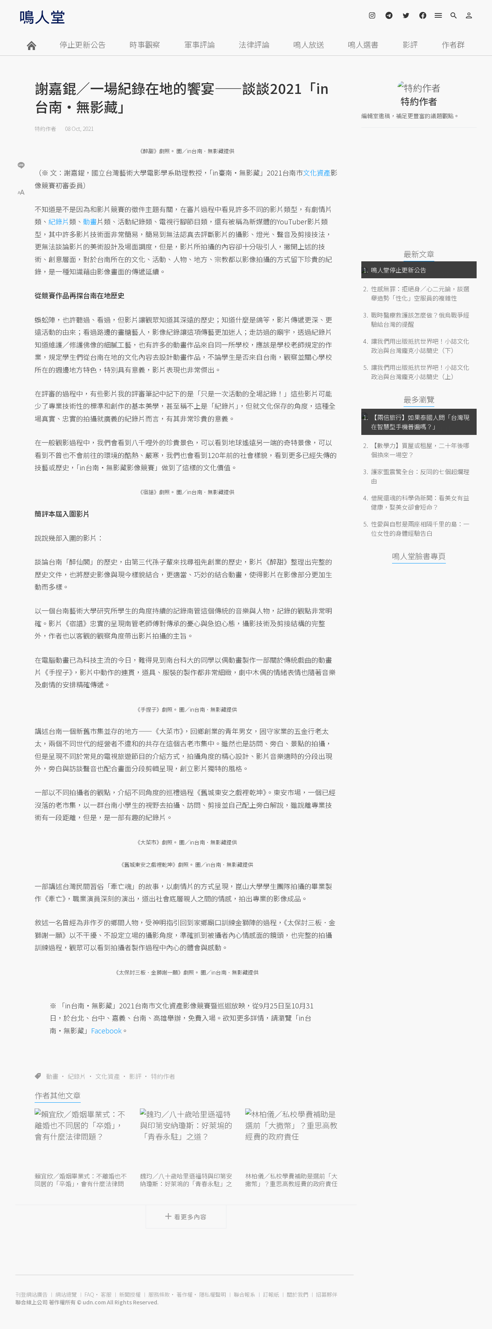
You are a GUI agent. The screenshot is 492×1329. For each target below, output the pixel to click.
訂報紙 (271, 1294)
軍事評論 (199, 44)
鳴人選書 (363, 44)
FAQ (89, 1294)
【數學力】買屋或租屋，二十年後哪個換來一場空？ (420, 450)
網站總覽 (66, 1294)
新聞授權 (130, 1294)
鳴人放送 (308, 44)
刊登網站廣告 (31, 1294)
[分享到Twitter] (21, 140)
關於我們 (297, 1294)
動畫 (52, 1076)
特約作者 (45, 128)
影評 (410, 44)
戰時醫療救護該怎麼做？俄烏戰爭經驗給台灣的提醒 (420, 319)
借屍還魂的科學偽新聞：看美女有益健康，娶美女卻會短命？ (420, 502)
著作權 (184, 1294)
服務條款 (159, 1294)
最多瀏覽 (419, 399)
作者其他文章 (58, 1095)
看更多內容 (190, 1216)
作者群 (453, 44)
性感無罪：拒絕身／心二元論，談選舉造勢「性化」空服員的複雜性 (420, 293)
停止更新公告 (83, 44)
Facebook (106, 1030)
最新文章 (419, 253)
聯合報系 (244, 1294)
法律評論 (254, 44)
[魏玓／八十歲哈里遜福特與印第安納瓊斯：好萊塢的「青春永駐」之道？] (186, 1139)
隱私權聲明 (212, 1294)
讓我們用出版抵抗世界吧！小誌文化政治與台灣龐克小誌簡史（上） (420, 372)
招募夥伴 (326, 1294)
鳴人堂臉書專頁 (419, 556)
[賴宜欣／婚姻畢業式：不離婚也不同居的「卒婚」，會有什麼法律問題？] (81, 1139)
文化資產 (107, 1076)
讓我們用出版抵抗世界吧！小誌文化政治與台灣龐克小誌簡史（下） (420, 345)
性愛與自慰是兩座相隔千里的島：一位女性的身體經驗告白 (420, 528)
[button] (21, 191)
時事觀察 (145, 44)
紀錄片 (77, 1076)
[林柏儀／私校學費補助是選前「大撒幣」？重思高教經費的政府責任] (291, 1139)
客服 (106, 1294)
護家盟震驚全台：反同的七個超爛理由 (420, 476)
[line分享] (21, 165)
